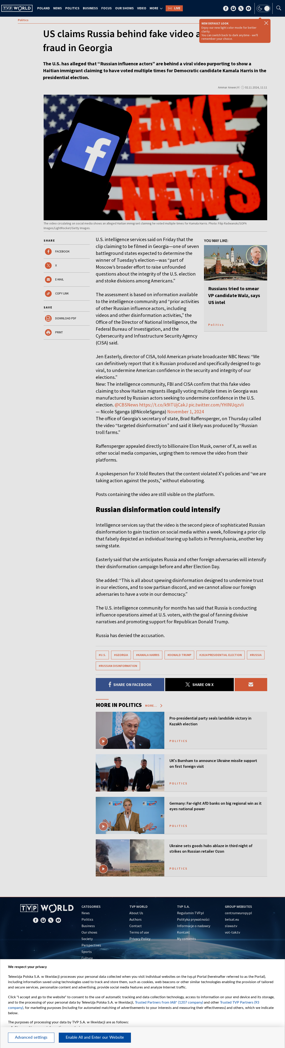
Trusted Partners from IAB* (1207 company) (169, 1002)
